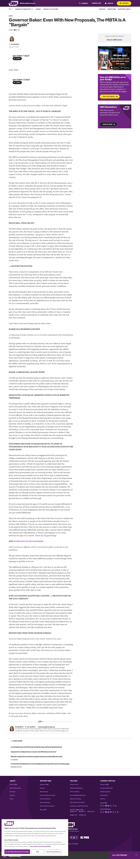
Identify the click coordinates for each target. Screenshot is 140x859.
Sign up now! (107, 124)
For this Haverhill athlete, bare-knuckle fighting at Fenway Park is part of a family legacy (40, 764)
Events (102, 9)
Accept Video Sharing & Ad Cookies (17, 852)
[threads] (111, 806)
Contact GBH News (106, 788)
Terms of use (74, 784)
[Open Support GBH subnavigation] (130, 9)
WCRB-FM (82, 815)
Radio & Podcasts (23, 9)
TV (10, 9)
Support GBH (124, 9)
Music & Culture (51, 9)
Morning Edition (16, 767)
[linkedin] (115, 806)
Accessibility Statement (78, 795)
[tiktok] (103, 806)
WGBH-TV (73, 811)
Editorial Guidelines (76, 788)
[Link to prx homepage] (84, 837)
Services (12, 791)
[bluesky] (108, 806)
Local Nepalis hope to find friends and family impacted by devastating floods (36, 747)
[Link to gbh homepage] (13, 3)
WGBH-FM (73, 815)
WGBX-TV (82, 811)
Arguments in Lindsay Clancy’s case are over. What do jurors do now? (34, 752)
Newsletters (104, 795)
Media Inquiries (105, 791)
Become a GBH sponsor (114, 40)
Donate (125, 3)
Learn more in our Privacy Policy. (40, 846)
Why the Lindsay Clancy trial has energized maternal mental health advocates (36, 757)
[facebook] (113, 806)
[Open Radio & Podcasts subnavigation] (32, 9)
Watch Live (96, 3)
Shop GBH (111, 9)
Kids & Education (15, 788)
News (38, 9)
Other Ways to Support (47, 806)
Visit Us (102, 799)
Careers (12, 795)
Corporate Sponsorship (47, 795)
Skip (37, 852)
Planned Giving (45, 802)
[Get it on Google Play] (125, 67)
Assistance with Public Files (79, 806)
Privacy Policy (74, 791)
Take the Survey (109, 96)
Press (11, 799)
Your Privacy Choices (70, 844)
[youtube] (106, 806)
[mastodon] (111, 812)
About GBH (13, 784)
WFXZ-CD (90, 811)
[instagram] (101, 806)
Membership (44, 791)
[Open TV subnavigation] (12, 9)
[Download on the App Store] (115, 67)
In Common (14, 759)
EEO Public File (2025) (77, 802)
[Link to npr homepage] (74, 837)
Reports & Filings (75, 799)
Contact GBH (104, 784)
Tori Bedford (15, 44)
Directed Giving (45, 799)
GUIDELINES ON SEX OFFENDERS (28, 541)
